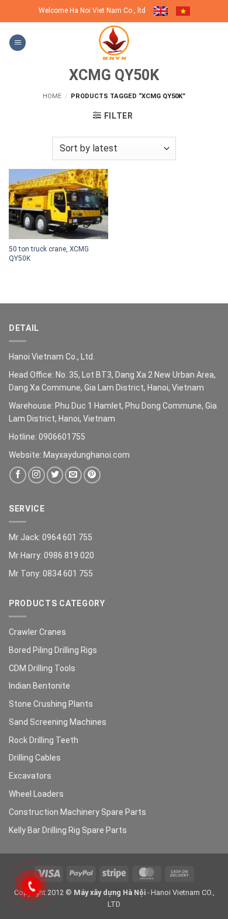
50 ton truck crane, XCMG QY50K (49, 253)
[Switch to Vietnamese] (183, 11)
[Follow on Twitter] (55, 475)
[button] (17, 42)
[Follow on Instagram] (36, 475)
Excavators (30, 775)
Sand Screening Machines (57, 722)
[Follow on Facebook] (17, 475)
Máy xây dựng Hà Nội (110, 892)
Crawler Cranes (37, 632)
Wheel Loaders (36, 794)
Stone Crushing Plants (51, 704)
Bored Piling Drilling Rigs (53, 650)
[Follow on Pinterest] (92, 475)
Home (52, 96)
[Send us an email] (73, 475)
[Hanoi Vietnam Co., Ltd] (114, 42)
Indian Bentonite (39, 685)
